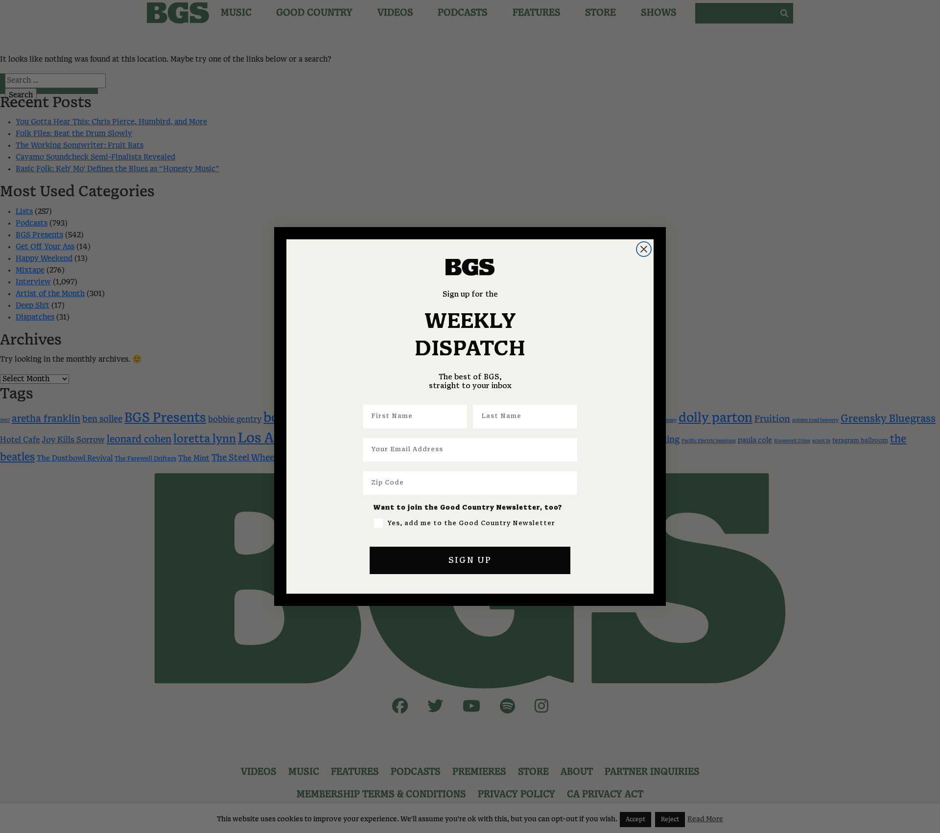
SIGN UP (470, 560)
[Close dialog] (643, 249)
